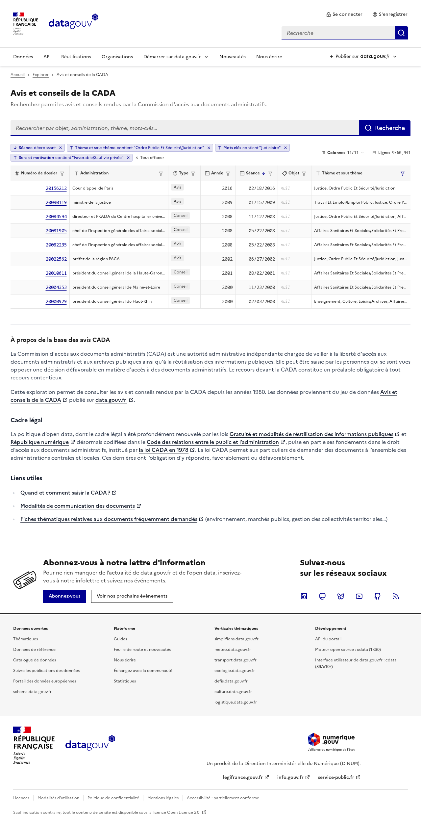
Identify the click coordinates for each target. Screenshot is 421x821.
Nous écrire (269, 56)
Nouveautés (232, 56)
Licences (21, 798)
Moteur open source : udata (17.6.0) (348, 650)
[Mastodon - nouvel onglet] (322, 596)
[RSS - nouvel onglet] (396, 596)
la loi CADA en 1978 (163, 450)
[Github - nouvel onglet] (377, 596)
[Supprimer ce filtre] (209, 147)
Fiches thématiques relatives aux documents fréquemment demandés (108, 519)
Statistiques (125, 681)
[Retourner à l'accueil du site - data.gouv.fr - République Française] (90, 745)
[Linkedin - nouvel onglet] (303, 596)
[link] (344, 14)
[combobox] (345, 32)
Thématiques (25, 639)
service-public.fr (336, 777)
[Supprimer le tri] (60, 147)
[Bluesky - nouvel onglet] (340, 596)
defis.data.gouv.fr (231, 681)
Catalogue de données (34, 660)
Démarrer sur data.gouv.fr (172, 56)
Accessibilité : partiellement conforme (223, 798)
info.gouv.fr (290, 777)
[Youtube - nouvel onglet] (359, 596)
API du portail (328, 639)
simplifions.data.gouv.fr (236, 639)
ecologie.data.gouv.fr (234, 671)
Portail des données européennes (44, 681)
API (47, 56)
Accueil (18, 75)
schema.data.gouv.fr (32, 692)
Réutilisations (76, 56)
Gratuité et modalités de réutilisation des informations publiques (311, 434)
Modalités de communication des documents (77, 506)
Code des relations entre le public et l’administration (213, 442)
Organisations (117, 56)
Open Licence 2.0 (183, 812)
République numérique (40, 442)
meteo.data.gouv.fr (232, 650)
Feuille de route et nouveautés (142, 650)
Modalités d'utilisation (58, 798)
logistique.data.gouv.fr (235, 702)
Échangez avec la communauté (143, 671)
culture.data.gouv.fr (233, 692)
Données (23, 56)
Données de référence (34, 650)
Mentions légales (163, 798)
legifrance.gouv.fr (243, 777)
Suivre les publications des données (46, 671)
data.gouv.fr (111, 400)
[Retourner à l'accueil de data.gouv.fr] (73, 23)
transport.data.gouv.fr (235, 660)
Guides (120, 639)
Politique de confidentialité (113, 798)
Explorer (41, 75)
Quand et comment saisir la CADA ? (65, 493)
